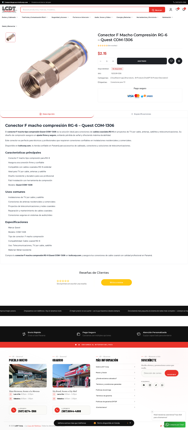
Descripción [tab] (49, 114)
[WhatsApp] (162, 385)
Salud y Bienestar (8, 26)
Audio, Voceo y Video (103, 17)
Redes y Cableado (9, 17)
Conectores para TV (118, 82)
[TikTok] (156, 385)
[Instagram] (149, 385)
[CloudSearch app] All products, (122, 78)
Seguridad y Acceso (59, 17)
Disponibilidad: (103, 69)
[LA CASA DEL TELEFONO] (9, 9)
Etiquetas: (102, 82)
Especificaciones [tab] (142, 114)
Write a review (116, 282)
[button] (103, 45)
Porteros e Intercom (81, 17)
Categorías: (103, 78)
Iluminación (166, 17)
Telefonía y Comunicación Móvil (34, 17)
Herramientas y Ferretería (146, 17)
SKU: (99, 73)
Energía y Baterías (124, 17)
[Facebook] (143, 385)
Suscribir (171, 374)
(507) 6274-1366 (180, 2)
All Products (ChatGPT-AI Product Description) (151, 78)
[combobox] (85, 9)
